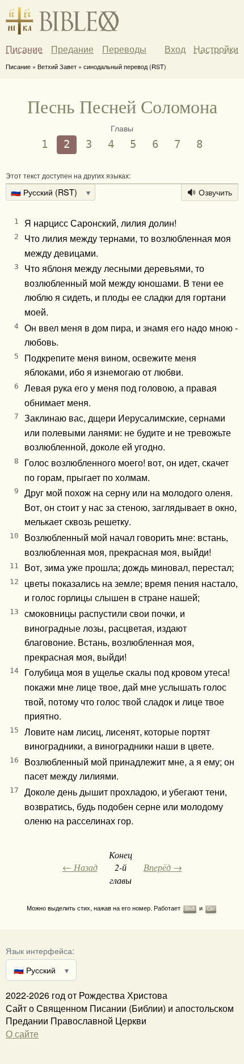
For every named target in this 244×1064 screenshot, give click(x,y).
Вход (175, 49)
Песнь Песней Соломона (122, 106)
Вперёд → (163, 867)
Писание (24, 49)
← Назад (80, 867)
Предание (72, 49)
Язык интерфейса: (40, 950)
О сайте (22, 1033)
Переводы (124, 49)
